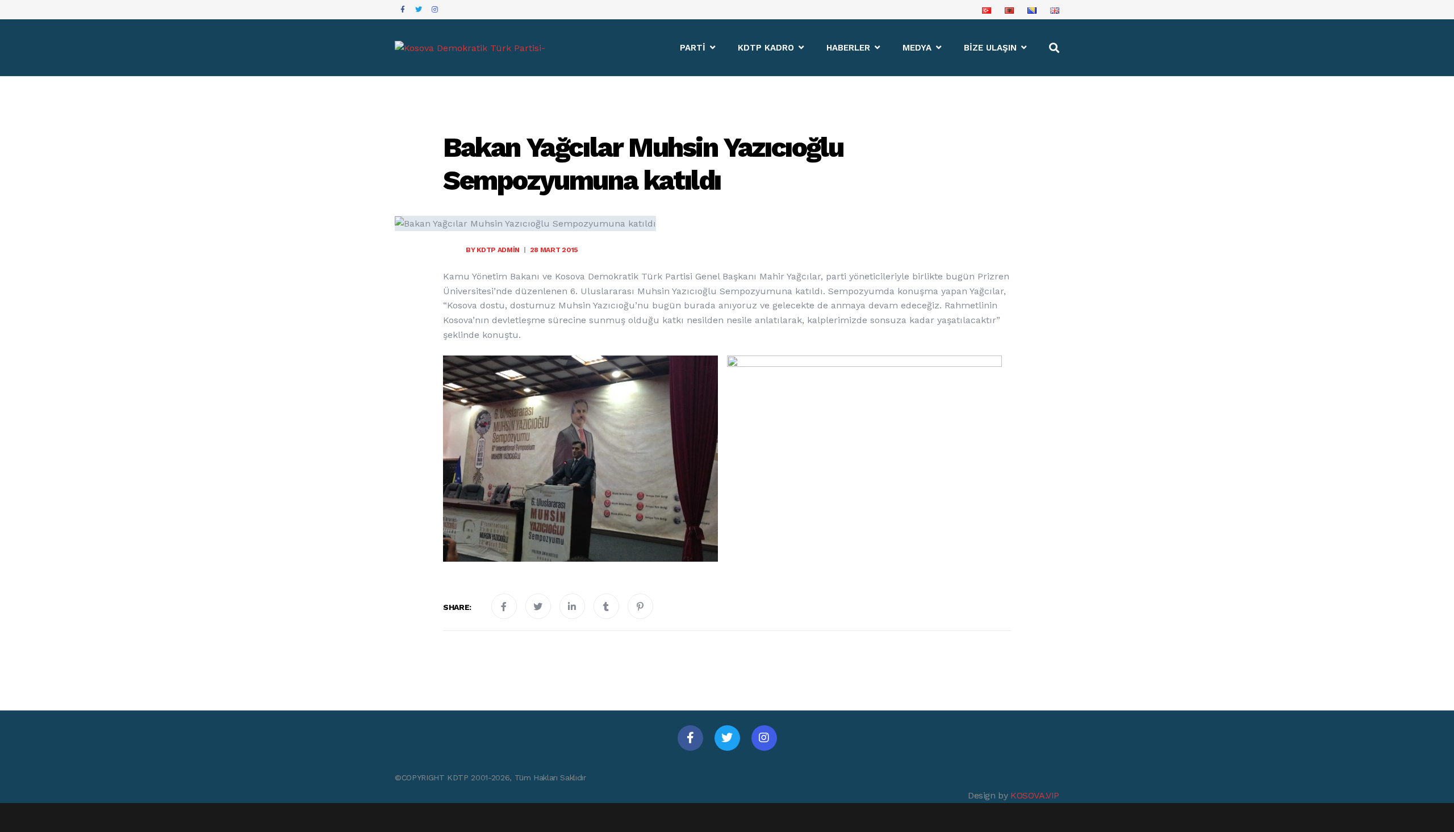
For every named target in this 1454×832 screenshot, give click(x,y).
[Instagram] (764, 738)
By (493, 250)
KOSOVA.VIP (1034, 795)
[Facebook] (690, 738)
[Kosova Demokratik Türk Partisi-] (470, 48)
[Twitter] (727, 738)
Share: (457, 607)
